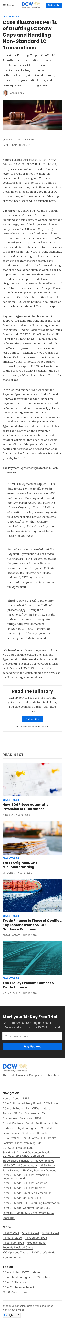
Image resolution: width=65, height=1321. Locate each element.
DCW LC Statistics (14, 1282)
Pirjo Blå (8, 815)
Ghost (11, 1309)
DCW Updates (31, 1272)
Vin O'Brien (9, 873)
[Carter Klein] (6, 93)
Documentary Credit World (26, 1305)
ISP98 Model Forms (15, 1292)
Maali (21, 1309)
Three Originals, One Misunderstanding (20, 864)
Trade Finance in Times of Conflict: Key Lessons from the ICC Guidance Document (32, 925)
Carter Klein (18, 92)
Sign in (45, 726)
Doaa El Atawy (11, 935)
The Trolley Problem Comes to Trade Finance (28, 985)
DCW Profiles (42, 1277)
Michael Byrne (11, 993)
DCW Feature (11, 17)
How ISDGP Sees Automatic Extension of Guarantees (25, 806)
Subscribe (54, 5)
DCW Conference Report (18, 1287)
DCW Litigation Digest (17, 1277)
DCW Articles (11, 800)
